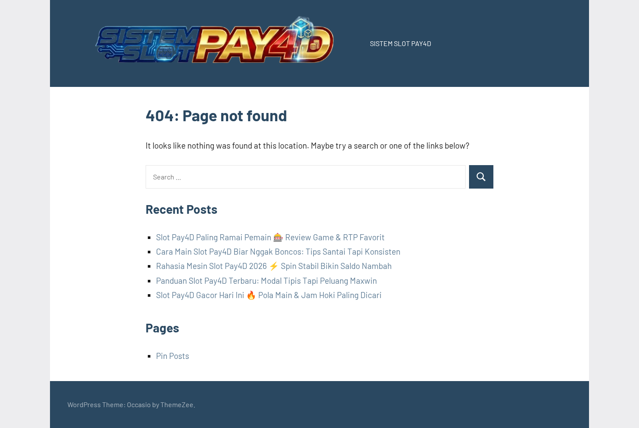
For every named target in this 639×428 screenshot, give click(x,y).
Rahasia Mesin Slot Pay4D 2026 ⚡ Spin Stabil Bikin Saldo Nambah (274, 266)
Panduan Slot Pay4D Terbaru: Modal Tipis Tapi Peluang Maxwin (266, 280)
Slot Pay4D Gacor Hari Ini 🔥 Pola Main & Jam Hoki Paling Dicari (269, 295)
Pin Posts (172, 356)
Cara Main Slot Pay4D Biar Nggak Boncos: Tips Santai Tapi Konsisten (278, 251)
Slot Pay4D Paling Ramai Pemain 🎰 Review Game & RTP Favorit (270, 237)
